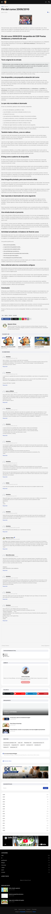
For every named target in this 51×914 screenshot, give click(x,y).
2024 (25, 799)
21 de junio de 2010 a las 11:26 (11, 358)
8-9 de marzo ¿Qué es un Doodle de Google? (20, 717)
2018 (25, 808)
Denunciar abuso (7, 761)
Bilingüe (25, 862)
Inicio (2, 6)
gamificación (25, 860)
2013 (25, 820)
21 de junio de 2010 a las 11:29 (11, 392)
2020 (25, 806)
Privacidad (34, 909)
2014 (25, 818)
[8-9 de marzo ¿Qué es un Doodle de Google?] (6, 719)
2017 (25, 811)
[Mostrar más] (30, 319)
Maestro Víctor (12, 324)
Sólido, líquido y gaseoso (14, 888)
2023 (25, 801)
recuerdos (15, 315)
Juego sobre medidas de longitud (16, 900)
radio (20, 742)
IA (25, 857)
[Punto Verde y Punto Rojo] (6, 725)
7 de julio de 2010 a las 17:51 (11, 496)
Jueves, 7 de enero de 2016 (24, 346)
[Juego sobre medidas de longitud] (4, 902)
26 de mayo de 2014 (39, 346)
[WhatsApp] (20, 319)
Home (16, 909)
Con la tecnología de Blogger (10, 753)
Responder (5, 366)
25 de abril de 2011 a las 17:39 (11, 593)
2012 (25, 823)
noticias (5, 747)
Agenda (6, 6)
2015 (25, 816)
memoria (10, 315)
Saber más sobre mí (25, 682)
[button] (2, 2)
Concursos (6, 745)
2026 (25, 794)
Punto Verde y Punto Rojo (16, 723)
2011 (25, 825)
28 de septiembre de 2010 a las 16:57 (13, 527)
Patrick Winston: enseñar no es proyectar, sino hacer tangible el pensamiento (27, 729)
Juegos (25, 867)
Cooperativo (15, 745)
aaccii (25, 869)
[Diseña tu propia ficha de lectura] (4, 896)
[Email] (28, 319)
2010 (25, 828)
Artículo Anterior (5, 645)
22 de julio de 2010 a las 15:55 (11, 513)
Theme (34, 911)
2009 (25, 830)
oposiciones (13, 747)
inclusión (25, 872)
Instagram (25, 319)
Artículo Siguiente (45, 645)
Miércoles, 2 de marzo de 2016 (8, 346)
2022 (25, 804)
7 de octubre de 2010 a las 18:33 (12, 556)
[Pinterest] (23, 319)
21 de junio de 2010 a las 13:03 (11, 484)
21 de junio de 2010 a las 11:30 (11, 409)
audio (23, 745)
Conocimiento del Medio (9, 742)
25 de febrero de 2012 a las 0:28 (12, 606)
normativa (37, 745)
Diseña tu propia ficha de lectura (16, 894)
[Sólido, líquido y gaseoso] (4, 890)
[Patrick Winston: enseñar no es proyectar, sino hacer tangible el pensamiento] (6, 731)
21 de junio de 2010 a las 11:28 (11, 374)
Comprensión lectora (38, 742)
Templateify (22, 911)
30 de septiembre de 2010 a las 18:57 (13, 539)
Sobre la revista (21, 909)
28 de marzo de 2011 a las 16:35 (12, 577)
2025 (25, 796)
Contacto (28, 909)
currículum (29, 745)
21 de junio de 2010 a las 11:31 (11, 425)
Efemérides (27, 742)
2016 (25, 813)
